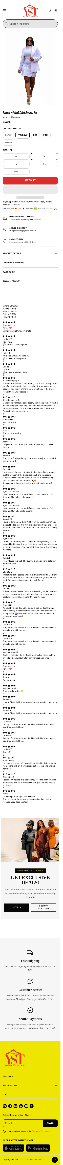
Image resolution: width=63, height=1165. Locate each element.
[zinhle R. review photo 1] (30, 358)
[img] (9, 322)
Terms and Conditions (40, 1131)
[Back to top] (55, 1160)
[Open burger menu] (5, 10)
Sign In (17, 907)
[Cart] (55, 10)
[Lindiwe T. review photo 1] (30, 344)
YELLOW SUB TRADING (31, 1159)
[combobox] (30, 24)
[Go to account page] (50, 10)
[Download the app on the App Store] (13, 1148)
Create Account (43, 907)
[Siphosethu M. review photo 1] (30, 331)
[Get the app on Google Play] (38, 1148)
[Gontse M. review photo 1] (30, 372)
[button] (30, 190)
